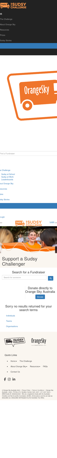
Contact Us (15, 371)
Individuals (10, 315)
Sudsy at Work (7, 176)
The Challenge (26, 361)
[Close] (56, 222)
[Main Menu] (1, 222)
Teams (9, 321)
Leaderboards (7, 179)
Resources (34, 366)
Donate (40, 296)
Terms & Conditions (38, 390)
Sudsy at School (8, 174)
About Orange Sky (18, 366)
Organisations (12, 326)
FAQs (45, 366)
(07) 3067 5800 (45, 392)
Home (13, 361)
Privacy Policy (26, 390)
